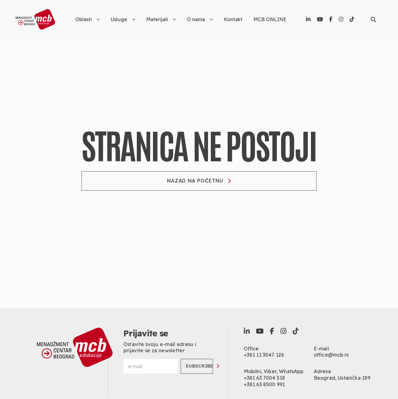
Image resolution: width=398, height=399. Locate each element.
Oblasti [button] (83, 19)
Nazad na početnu (195, 181)
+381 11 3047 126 (264, 355)
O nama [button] (196, 19)
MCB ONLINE (269, 19)
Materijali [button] (157, 19)
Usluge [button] (119, 19)
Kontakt (233, 19)
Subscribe (199, 366)
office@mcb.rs (331, 355)
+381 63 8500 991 (264, 384)
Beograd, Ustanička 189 (342, 378)
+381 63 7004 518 (264, 378)
